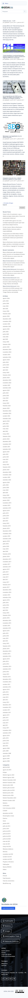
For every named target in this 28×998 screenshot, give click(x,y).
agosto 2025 (6, 329)
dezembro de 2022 (8, 813)
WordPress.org (7, 883)
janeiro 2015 (6, 648)
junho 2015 (6, 636)
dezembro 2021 (7, 441)
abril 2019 (5, 521)
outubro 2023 (6, 385)
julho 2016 (5, 602)
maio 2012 (5, 697)
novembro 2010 (7, 730)
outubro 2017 (6, 564)
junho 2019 (6, 515)
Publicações (6, 864)
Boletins (5, 803)
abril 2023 (5, 400)
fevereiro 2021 (7, 467)
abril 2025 (5, 339)
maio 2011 (5, 723)
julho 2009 (5, 751)
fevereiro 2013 (7, 676)
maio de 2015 (6, 841)
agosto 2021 (6, 452)
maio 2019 (5, 518)
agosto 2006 (6, 761)
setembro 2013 (7, 669)
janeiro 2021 (6, 469)
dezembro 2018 (7, 531)
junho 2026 (6, 303)
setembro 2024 (7, 357)
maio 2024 (5, 367)
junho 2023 (6, 395)
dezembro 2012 (7, 679)
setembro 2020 (7, 480)
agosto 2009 (6, 748)
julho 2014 (5, 661)
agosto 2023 (6, 390)
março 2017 (6, 582)
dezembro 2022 (7, 411)
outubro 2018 (6, 536)
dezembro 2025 (7, 319)
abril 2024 (5, 370)
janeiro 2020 (6, 500)
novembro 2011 (7, 707)
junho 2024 (6, 365)
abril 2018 (5, 551)
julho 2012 (5, 692)
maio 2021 (5, 459)
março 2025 (6, 342)
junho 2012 (6, 694)
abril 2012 (5, 700)
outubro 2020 (6, 477)
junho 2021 (6, 457)
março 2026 (6, 311)
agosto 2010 (6, 735)
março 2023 (6, 403)
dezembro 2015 (7, 620)
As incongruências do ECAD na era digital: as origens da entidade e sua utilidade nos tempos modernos (12, 97)
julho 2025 (5, 331)
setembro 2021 (7, 449)
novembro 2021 (7, 444)
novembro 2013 (7, 666)
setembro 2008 (7, 753)
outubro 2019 (6, 505)
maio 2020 (5, 490)
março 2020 (6, 495)
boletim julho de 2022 (9, 790)
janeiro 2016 (6, 618)
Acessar (5, 875)
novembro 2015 (7, 623)
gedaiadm (7, 22)
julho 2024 (5, 362)
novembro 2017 (7, 561)
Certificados (6, 805)
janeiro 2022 (6, 439)
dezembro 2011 (7, 705)
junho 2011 (6, 720)
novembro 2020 (7, 475)
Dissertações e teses (8, 816)
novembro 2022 (7, 413)
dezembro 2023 (7, 380)
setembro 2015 (7, 628)
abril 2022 (5, 431)
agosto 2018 (6, 541)
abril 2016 (5, 610)
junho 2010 (6, 740)
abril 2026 (5, 308)
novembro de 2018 (8, 854)
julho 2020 (5, 485)
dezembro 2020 (7, 472)
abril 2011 (5, 725)
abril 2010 (5, 746)
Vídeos (4, 869)
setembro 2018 (7, 538)
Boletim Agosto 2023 (8, 775)
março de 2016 (7, 846)
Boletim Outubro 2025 (9, 800)
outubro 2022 (6, 416)
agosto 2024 (6, 360)
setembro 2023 (7, 388)
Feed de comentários (8, 881)
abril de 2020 (6, 767)
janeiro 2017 (6, 587)
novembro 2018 (7, 533)
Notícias (5, 851)
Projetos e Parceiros (8, 862)
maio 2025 (5, 337)
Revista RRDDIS (7, 867)
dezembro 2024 (7, 349)
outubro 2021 (6, 446)
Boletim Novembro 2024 (9, 798)
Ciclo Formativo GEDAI (9, 808)
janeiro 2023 (6, 408)
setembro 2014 (7, 656)
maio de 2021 (6, 844)
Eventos (5, 818)
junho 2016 (6, 605)
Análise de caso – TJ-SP (9, 21)
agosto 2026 (6, 298)
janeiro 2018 (6, 556)
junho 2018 (6, 546)
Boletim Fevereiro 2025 (9, 782)
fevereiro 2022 (7, 436)
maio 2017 (5, 577)
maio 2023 (5, 398)
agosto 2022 (6, 421)
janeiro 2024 (6, 377)
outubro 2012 (6, 684)
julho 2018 (5, 544)
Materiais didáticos (8, 849)
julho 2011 (5, 717)
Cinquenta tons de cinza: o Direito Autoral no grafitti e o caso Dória (12, 178)
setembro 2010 (7, 733)
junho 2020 (6, 487)
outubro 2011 (6, 710)
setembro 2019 (7, 508)
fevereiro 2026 (7, 313)
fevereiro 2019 (7, 526)
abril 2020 (5, 492)
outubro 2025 (6, 324)
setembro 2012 (7, 687)
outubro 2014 (6, 653)
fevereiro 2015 (7, 646)
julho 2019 (5, 513)
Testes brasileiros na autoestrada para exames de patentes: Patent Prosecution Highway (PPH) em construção (14, 57)
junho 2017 (6, 574)
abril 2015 (5, 641)
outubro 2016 (6, 595)
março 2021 (6, 464)
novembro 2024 (7, 352)
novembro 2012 (7, 682)
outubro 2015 (6, 625)
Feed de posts (6, 878)
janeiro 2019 (6, 528)
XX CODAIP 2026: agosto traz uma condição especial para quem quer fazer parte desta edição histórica (13, 222)
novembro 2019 (7, 503)
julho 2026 (5, 301)
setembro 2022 (7, 418)
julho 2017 (5, 572)
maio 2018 (5, 549)
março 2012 (6, 702)
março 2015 (6, 643)
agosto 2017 (6, 569)
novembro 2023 (7, 383)
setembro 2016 (7, 597)
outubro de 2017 (7, 856)
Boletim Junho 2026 (8, 795)
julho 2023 (5, 393)
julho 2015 (5, 633)
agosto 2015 (6, 630)
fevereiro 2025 (7, 344)
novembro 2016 (7, 592)
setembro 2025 (7, 326)
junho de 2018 (7, 836)
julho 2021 (5, 454)
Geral (4, 821)
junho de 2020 (7, 839)
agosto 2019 (6, 510)
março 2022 (6, 434)
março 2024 (6, 372)
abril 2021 (5, 462)
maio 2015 (5, 638)
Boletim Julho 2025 (8, 785)
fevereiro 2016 (7, 615)
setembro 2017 (7, 567)
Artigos (5, 772)
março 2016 (6, 613)
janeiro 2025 (6, 347)
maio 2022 (5, 429)
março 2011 (6, 728)
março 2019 (6, 523)
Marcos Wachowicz (8, 252)
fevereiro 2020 (7, 498)
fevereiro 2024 (7, 375)
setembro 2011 (7, 712)
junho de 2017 (20, 22)
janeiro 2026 (6, 316)
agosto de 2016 (7, 770)
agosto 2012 (6, 689)
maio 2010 (5, 743)
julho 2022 (5, 423)
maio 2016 (5, 608)
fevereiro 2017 (7, 584)
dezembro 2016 (7, 590)
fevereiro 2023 (7, 405)
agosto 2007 (6, 758)
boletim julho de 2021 (9, 788)
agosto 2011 (6, 715)
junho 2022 (6, 426)
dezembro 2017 (7, 559)
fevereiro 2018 (7, 554)
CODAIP (5, 810)
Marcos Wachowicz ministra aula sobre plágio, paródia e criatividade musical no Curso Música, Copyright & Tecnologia (13, 244)
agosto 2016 (6, 600)
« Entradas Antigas (8, 203)
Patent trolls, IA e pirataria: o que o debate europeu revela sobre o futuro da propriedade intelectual (14, 216)
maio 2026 (5, 306)
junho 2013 (6, 671)
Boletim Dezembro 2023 (9, 780)
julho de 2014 (6, 826)
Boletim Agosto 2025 (8, 777)
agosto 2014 (6, 659)
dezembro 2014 (7, 651)
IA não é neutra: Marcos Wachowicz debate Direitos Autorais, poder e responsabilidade (12, 229)
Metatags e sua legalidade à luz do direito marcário (12, 136)
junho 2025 (6, 334)
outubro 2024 (6, 354)
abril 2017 (5, 579)
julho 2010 (5, 738)
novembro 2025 (7, 321)
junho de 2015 (7, 831)
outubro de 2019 (7, 859)
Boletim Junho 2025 (8, 793)
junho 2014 (6, 664)
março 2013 (6, 674)
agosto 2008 (6, 756)
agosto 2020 (6, 482)
